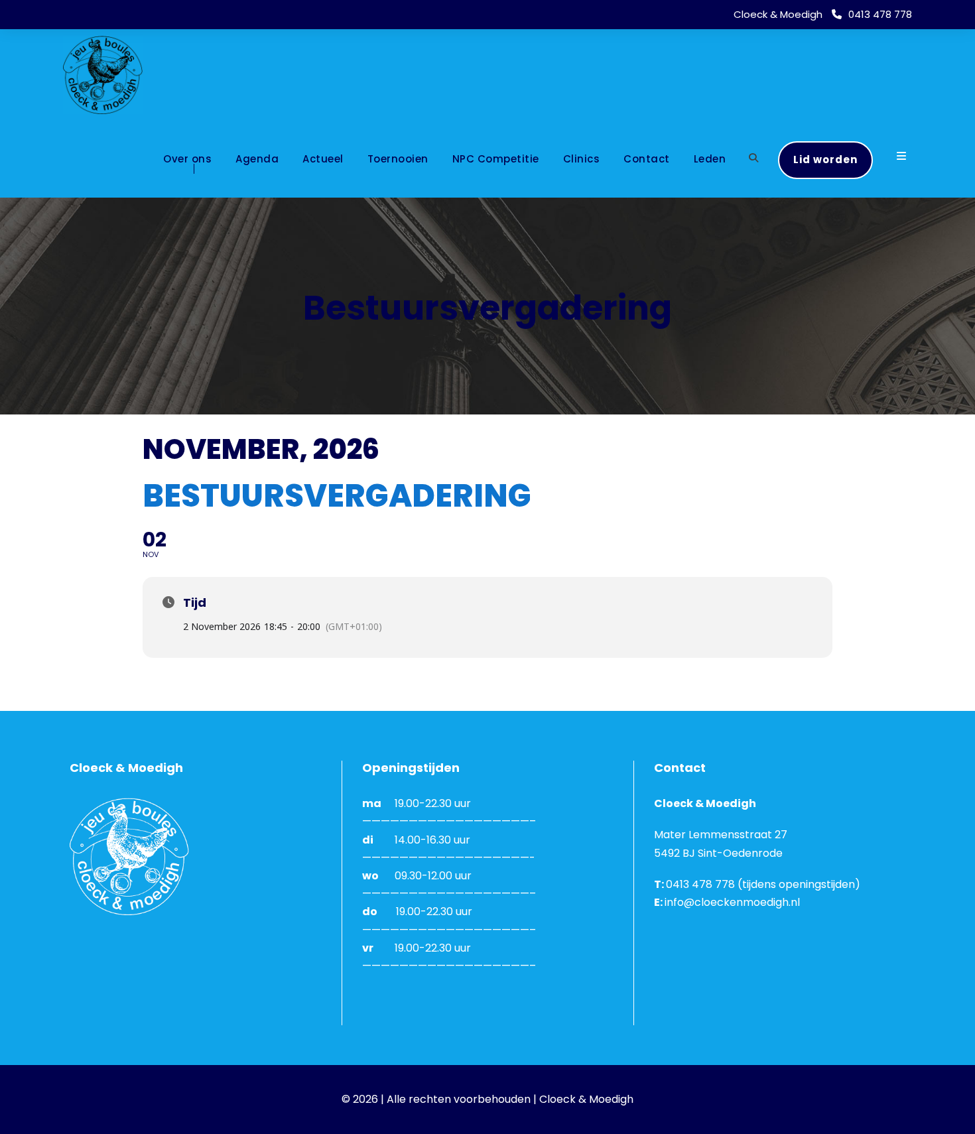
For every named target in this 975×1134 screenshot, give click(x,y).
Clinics (581, 159)
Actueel (323, 159)
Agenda (257, 159)
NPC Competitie (495, 159)
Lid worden (825, 159)
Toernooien (397, 159)
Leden (710, 159)
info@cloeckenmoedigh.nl (732, 902)
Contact (646, 159)
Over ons (187, 159)
